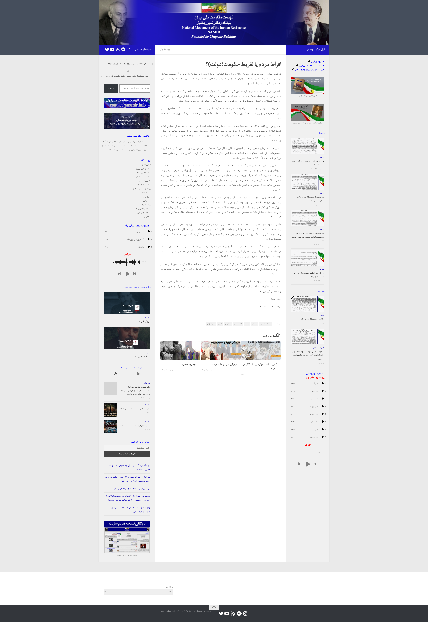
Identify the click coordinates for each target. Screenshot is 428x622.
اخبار (322, 348)
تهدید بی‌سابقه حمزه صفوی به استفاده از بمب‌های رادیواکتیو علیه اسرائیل (130, 509)
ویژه (317, 157)
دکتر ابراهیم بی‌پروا (143, 169)
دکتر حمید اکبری (143, 177)
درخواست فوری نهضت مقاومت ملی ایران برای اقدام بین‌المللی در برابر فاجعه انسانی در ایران (308, 355)
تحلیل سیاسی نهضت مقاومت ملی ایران (135, 409)
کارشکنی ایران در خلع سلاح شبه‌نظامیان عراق (132, 488)
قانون (220, 324)
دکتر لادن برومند (143, 173)
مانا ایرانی (146, 201)
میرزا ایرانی (146, 197)
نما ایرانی (147, 217)
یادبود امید (146, 317)
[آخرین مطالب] (115, 374)
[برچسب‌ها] (138, 374)
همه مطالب (146, 383)
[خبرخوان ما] (118, 49)
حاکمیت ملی (238, 324)
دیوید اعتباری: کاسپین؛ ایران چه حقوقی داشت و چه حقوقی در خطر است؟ (129, 467)
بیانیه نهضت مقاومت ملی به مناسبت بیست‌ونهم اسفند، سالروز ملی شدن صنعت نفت (307, 237)
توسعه (247, 324)
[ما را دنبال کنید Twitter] (107, 49)
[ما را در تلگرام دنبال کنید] (123, 49)
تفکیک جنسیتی (265, 324)
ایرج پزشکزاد (145, 165)
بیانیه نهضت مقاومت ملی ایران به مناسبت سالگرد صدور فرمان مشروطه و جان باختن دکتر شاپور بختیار (135, 390)
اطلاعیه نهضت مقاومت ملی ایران (311, 319)
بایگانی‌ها (169, 587)
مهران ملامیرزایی (143, 213)
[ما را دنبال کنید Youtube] (112, 49)
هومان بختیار (145, 193)
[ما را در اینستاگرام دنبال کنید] (128, 49)
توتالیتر (254, 324)
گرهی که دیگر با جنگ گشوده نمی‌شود (134, 425)
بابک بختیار (165, 49)
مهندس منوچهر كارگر (141, 209)
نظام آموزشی (211, 324)
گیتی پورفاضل (144, 181)
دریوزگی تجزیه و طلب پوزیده (224, 364)
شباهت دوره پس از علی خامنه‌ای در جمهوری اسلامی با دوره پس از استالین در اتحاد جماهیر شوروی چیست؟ (128, 498)
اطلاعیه (322, 315)
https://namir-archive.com (127, 555)
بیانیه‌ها (322, 157)
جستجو (111, 88)
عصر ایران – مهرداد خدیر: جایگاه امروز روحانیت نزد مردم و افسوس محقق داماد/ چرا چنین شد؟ (127, 479)
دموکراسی (228, 324)
